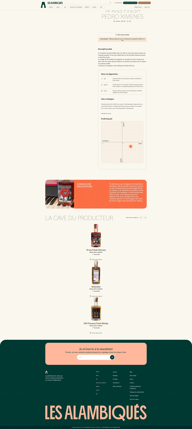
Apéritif (87, 7)
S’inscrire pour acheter (130, 2)
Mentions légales (134, 395)
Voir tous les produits (132, 217)
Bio (101, 7)
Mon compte (133, 375)
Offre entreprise (117, 386)
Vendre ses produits (144, 2)
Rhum (58, 7)
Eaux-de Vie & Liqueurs (76, 7)
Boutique (115, 375)
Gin (65, 7)
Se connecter (118, 2)
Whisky (51, 7)
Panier (131, 379)
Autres (94, 7)
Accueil (115, 372)
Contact (132, 382)
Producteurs (138, 7)
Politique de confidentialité (137, 392)
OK (112, 357)
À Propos (115, 379)
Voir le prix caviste (123, 35)
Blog (131, 372)
